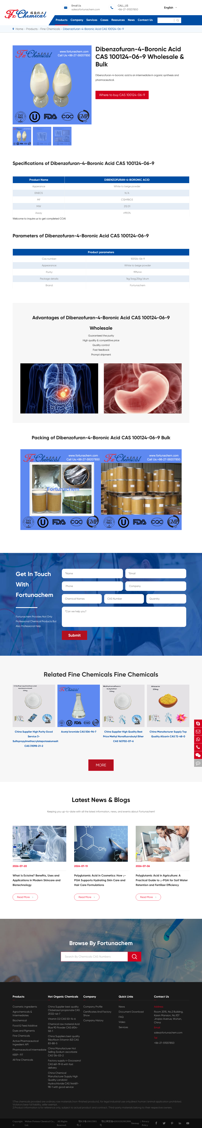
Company (77, 20)
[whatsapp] (198, 739)
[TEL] (198, 747)
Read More (25, 897)
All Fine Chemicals (23, 1059)
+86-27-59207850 (128, 9)
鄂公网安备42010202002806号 (115, 1123)
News (131, 20)
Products (61, 20)
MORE (101, 765)
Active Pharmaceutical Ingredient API (26, 1042)
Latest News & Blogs (101, 800)
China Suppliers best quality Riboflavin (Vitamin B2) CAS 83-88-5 (64, 1040)
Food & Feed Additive (25, 1025)
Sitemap (135, 1123)
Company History (93, 1020)
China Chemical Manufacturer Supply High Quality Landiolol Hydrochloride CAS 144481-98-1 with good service (63, 1080)
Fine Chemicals (50, 29)
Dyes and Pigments (24, 1030)
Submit (74, 635)
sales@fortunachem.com (85, 9)
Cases (104, 20)
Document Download (131, 1011)
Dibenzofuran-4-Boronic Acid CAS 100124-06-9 (93, 29)
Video (122, 1021)
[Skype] (198, 723)
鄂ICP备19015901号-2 (87, 1123)
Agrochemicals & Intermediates (22, 1013)
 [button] (2, 716)
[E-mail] (198, 731)
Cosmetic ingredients (25, 1006)
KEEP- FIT (18, 1054)
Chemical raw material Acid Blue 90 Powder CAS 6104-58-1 (64, 1028)
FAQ (121, 1016)
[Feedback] (198, 763)
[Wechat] (198, 755)
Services (91, 20)
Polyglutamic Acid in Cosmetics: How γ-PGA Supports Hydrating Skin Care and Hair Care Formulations (100, 880)
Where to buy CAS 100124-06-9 (122, 95)
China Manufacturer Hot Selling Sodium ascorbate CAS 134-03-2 (62, 1052)
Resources (118, 20)
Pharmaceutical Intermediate (29, 1049)
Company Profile (92, 1006)
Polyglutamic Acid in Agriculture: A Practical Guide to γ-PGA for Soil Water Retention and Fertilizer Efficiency (162, 880)
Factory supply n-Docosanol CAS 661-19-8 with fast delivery (64, 1064)
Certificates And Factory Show (97, 1013)
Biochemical (20, 1020)
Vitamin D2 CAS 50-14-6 (62, 1018)
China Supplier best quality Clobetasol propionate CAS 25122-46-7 (64, 1010)
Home (19, 29)
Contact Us (145, 20)
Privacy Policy (145, 1123)
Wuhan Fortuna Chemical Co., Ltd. (40, 1123)
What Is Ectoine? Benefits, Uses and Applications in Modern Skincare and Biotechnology (36, 880)
